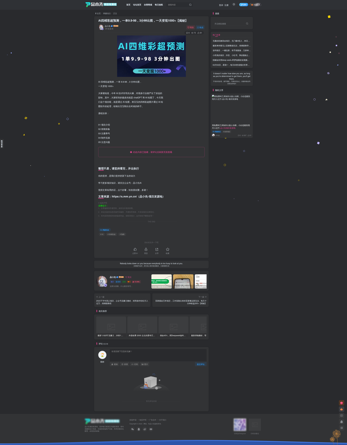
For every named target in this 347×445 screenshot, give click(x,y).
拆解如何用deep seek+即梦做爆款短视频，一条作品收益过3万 (247, 60)
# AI (101, 234)
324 (119, 281)
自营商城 (148, 4)
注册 (226, 5)
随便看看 (2, 144)
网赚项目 (107, 13)
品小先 (107, 26)
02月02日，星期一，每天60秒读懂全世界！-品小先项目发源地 (239, 64)
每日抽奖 (159, 4)
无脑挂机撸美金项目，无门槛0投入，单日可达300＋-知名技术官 (248, 40)
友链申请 (132, 420)
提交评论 (201, 364)
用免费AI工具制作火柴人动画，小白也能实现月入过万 (231, 126)
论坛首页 (137, 4)
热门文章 (216, 34)
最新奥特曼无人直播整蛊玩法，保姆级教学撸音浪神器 (243, 45)
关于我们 (162, 420)
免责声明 (142, 420)
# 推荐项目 (226, 131)
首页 (128, 4)
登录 (221, 5)
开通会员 (256, 4)
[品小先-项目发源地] (102, 421)
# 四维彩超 (111, 234)
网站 (145, 424)
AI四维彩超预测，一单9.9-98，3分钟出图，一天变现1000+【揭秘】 (143, 20)
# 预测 (122, 234)
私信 (201, 27)
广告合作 (152, 420)
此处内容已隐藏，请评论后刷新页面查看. (152, 152)
